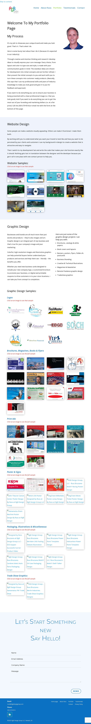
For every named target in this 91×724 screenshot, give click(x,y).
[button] (9, 714)
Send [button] (76, 691)
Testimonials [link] (69, 8)
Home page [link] (54, 701)
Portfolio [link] (57, 8)
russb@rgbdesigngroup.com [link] (15, 704)
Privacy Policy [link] (79, 704)
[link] (14, 13)
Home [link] (36, 8)
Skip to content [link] (6, 2)
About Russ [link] (46, 8)
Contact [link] (81, 8)
